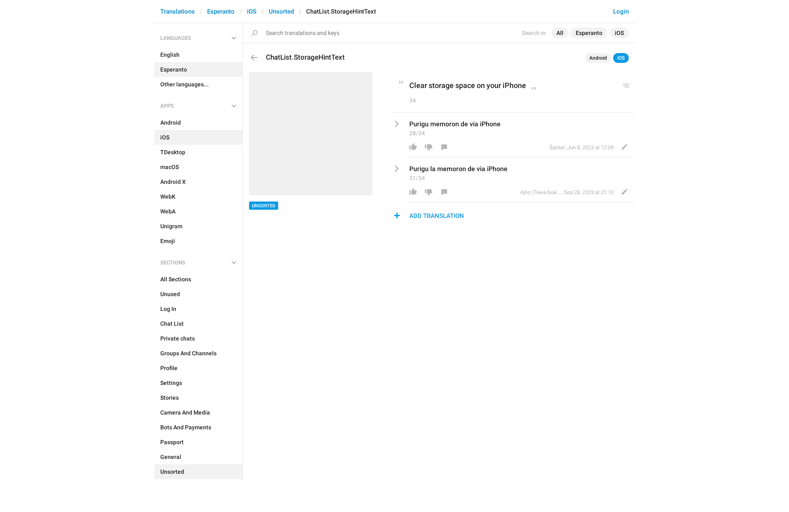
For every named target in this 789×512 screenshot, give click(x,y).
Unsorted (281, 11)
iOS (251, 11)
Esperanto (221, 11)
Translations (177, 11)
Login (621, 11)
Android (598, 58)
